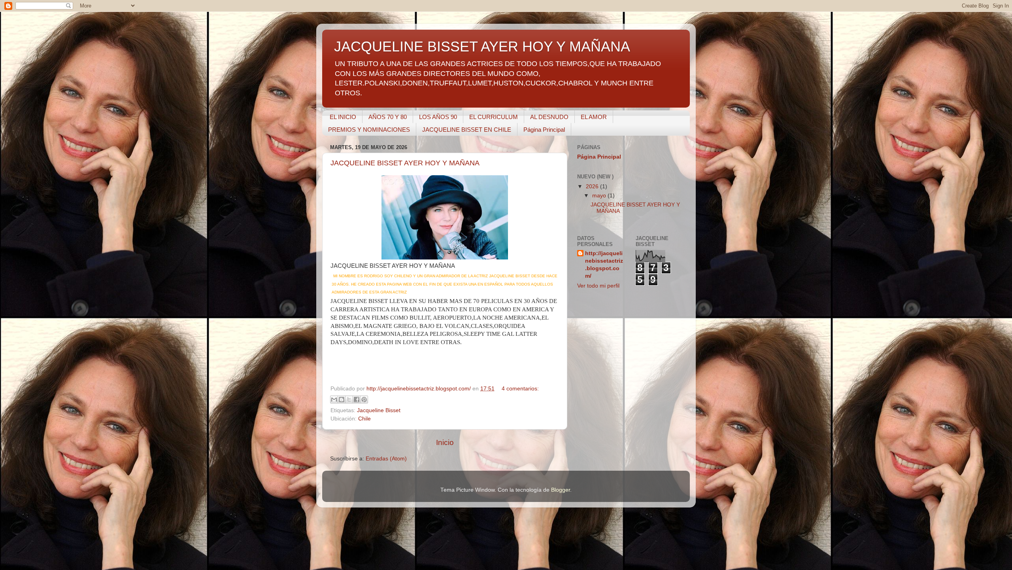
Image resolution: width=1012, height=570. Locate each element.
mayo (600, 196)
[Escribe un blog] (342, 399)
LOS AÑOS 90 (438, 117)
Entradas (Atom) (386, 459)
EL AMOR (594, 117)
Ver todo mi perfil (598, 286)
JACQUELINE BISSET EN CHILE (466, 129)
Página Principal (544, 129)
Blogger (560, 490)
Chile (364, 419)
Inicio (445, 442)
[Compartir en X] (349, 399)
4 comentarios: (520, 389)
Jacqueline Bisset (378, 410)
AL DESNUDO (549, 117)
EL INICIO (343, 117)
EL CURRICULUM (493, 117)
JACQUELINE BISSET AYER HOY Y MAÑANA (405, 163)
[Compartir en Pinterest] (364, 399)
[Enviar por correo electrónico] (334, 399)
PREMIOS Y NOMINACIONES (369, 129)
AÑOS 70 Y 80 (387, 117)
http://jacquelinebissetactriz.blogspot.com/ (604, 264)
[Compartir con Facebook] (357, 399)
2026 (593, 186)
